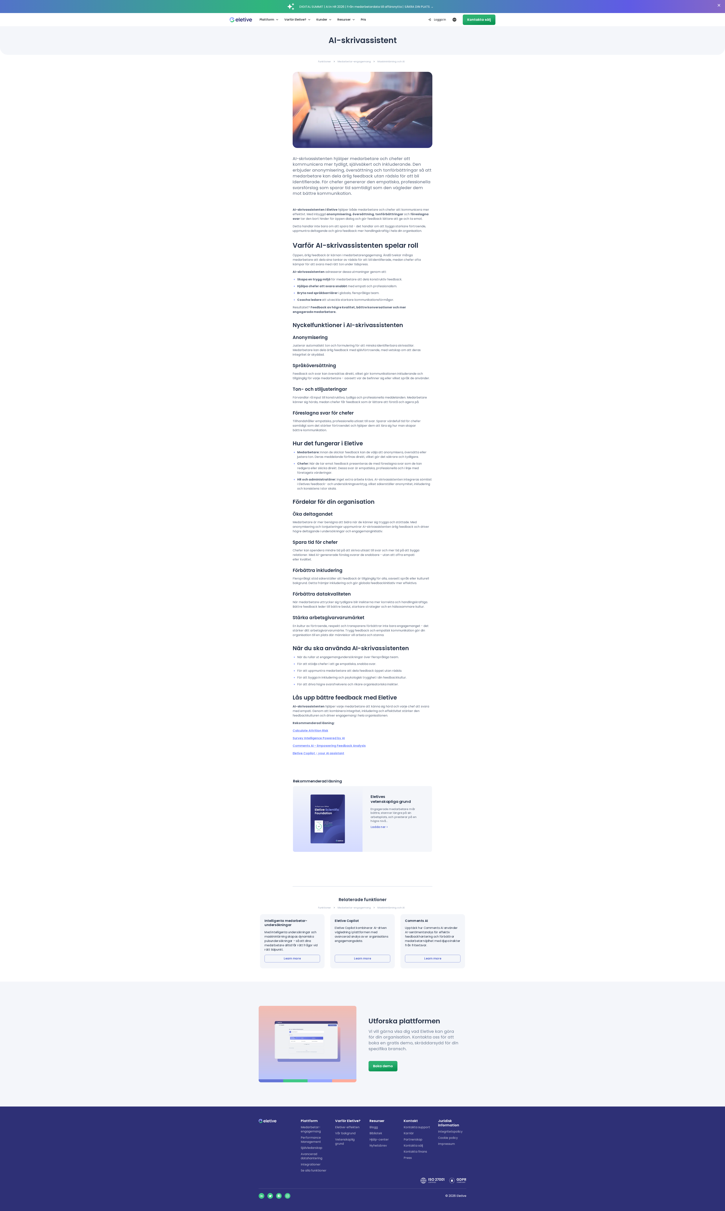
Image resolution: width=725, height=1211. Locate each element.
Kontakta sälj (479, 19)
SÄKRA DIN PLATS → (419, 7)
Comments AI (416, 921)
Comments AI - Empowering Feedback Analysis (329, 746)
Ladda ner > (379, 827)
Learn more (292, 958)
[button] (292, 941)
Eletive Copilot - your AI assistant (318, 753)
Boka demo (383, 1066)
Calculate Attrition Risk (310, 730)
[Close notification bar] (719, 5)
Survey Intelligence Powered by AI (319, 738)
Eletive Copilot (347, 921)
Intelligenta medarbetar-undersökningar (286, 923)
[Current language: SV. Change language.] (454, 19)
